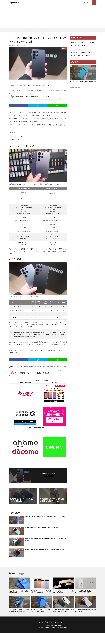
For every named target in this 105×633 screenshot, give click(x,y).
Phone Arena (14, 125)
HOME (11, 30)
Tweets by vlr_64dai (75, 87)
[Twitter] (38, 105)
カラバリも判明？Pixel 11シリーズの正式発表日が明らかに (63, 591)
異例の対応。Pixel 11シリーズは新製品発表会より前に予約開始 (41, 591)
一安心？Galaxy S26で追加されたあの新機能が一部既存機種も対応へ (63, 610)
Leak (85, 45)
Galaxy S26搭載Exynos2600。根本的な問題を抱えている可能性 (45, 516)
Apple (74, 42)
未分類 (89, 55)
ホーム (41, 622)
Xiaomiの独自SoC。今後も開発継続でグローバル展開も (42, 527)
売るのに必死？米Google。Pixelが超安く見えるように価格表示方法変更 (45, 539)
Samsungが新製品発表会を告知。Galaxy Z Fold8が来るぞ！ (84, 591)
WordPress (65, 627)
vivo (74, 55)
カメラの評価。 (15, 139)
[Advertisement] (52, 17)
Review (74, 52)
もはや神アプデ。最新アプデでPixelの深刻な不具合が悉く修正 (41, 610)
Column (22, 516)
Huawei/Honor (75, 45)
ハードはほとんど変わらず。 (18, 136)
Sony (92, 52)
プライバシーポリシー (60, 622)
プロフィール (48, 622)
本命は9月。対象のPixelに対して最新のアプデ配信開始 (19, 591)
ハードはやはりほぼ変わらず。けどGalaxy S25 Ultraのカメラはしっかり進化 (35, 30)
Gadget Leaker (14, 3)
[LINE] (57, 105)
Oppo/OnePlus (84, 49)
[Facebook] (18, 105)
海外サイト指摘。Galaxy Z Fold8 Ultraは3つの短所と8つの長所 (45, 549)
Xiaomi (81, 55)
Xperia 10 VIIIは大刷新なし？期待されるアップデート (83, 82)
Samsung (23, 45)
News (16, 30)
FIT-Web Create (50, 627)
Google (22, 538)
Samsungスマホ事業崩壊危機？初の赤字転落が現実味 (85, 610)
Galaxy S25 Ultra (29, 112)
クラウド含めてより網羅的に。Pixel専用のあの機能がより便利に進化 (19, 610)
